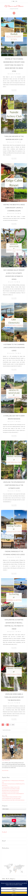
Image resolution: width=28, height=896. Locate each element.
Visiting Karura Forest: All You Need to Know (10, 791)
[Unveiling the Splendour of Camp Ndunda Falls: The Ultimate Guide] (14, 459)
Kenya (9, 53)
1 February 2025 (11, 353)
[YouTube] (13, 1)
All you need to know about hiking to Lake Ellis (11, 788)
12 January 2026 (11, 213)
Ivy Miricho (6, 760)
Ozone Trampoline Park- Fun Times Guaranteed (11, 798)
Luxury (6, 340)
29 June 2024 (11, 421)
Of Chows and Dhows (14, 6)
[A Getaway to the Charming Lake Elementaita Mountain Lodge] (14, 322)
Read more (14, 158)
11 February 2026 (11, 142)
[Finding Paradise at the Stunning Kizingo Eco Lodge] (14, 529)
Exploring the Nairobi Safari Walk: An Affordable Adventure (13, 800)
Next (13, 724)
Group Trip (5, 53)
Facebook (4, 832)
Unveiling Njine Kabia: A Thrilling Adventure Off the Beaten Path (14, 697)
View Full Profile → (5, 770)
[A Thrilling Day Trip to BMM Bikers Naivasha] (14, 393)
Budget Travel (10, 132)
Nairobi (16, 132)
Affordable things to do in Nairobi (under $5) (10, 790)
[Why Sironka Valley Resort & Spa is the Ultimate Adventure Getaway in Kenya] (14, 247)
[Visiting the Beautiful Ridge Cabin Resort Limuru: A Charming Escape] (14, 182)
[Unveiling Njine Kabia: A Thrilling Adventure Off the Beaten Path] (14, 671)
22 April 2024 (11, 490)
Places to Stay (12, 340)
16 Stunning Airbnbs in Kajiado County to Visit (11, 787)
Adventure (4, 132)
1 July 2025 (11, 281)
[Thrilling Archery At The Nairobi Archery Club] (14, 114)
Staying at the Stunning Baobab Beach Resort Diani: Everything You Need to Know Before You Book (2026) (14, 65)
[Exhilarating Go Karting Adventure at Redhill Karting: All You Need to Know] (14, 597)
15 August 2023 (11, 631)
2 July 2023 (11, 702)
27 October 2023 (11, 557)
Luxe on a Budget (16, 53)
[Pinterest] (16, 1)
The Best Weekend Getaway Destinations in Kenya (11, 796)
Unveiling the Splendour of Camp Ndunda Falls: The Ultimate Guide (14, 485)
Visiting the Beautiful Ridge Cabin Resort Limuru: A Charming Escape (14, 208)
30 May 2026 (11, 73)
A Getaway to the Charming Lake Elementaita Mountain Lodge (14, 347)
